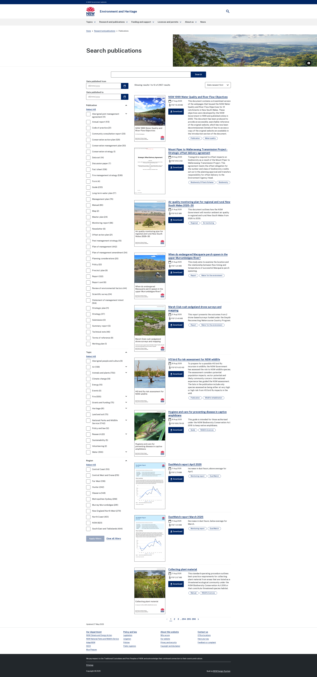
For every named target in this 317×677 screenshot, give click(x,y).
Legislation (127, 635)
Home (88, 31)
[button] (90, 22)
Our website (165, 639)
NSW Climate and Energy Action (99, 635)
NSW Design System (221, 671)
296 (194, 619)
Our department (94, 632)
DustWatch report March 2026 (185, 516)
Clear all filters (113, 538)
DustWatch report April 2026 (185, 464)
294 (184, 619)
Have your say (203, 639)
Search (198, 74)
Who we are (165, 635)
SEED (88, 646)
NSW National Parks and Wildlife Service (102, 639)
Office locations (204, 635)
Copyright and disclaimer (170, 646)
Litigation (127, 639)
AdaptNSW (90, 642)
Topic (89, 352)
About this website (169, 632)
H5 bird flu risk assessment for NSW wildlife (194, 359)
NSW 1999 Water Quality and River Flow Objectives (198, 96)
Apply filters (95, 538)
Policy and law (130, 632)
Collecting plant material (182, 569)
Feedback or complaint (207, 642)
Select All (91, 109)
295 (189, 619)
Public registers (129, 646)
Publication (91, 105)
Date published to (95, 92)
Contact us (203, 632)
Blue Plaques (91, 650)
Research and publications (104, 31)
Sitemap (89, 665)
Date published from (96, 81)
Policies (126, 642)
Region (89, 460)
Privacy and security (168, 642)
